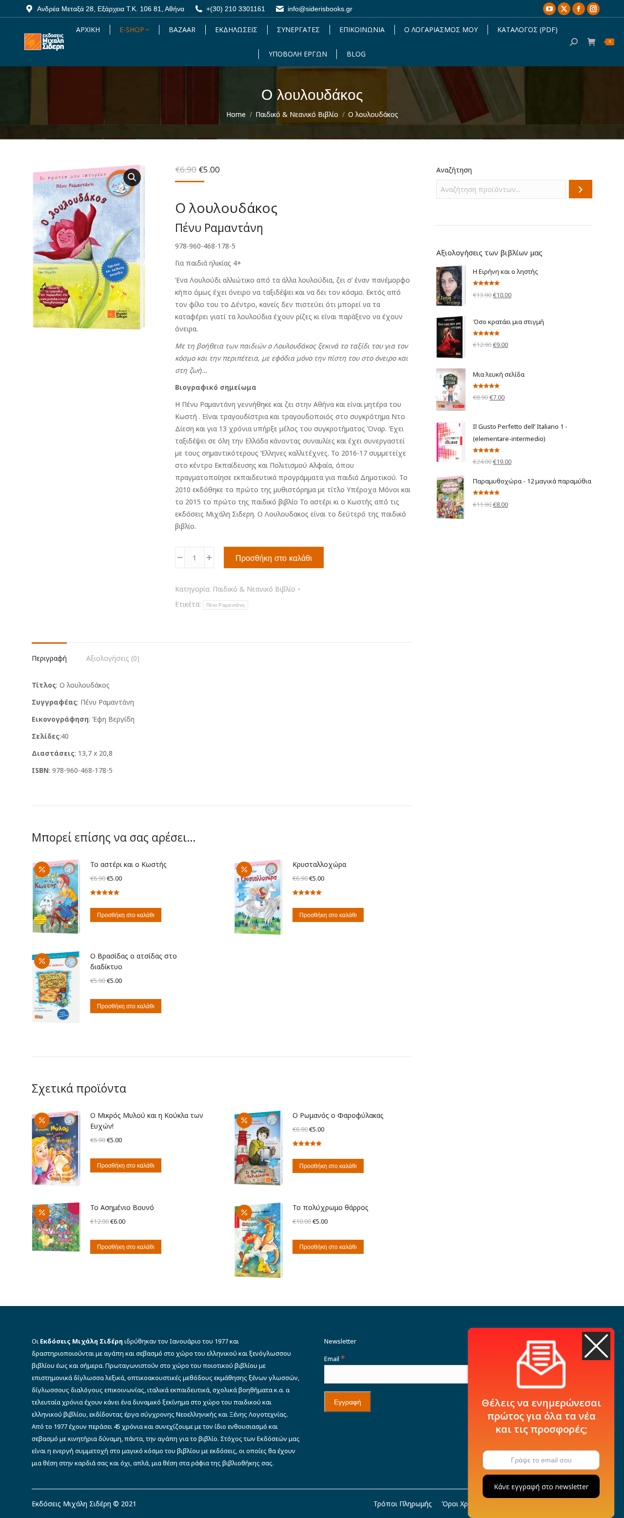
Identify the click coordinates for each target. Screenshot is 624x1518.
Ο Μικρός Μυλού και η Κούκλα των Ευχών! (146, 1121)
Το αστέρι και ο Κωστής (128, 864)
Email (334, 1358)
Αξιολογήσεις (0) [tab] (112, 658)
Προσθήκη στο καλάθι (273, 558)
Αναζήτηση (454, 169)
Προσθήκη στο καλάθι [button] (126, 915)
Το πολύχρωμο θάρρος (330, 1207)
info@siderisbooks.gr (320, 9)
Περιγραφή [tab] (49, 658)
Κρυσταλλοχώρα (319, 864)
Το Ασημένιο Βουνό (122, 1207)
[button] (132, 177)
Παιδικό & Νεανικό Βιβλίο (254, 589)
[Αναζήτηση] (580, 189)
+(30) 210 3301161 (235, 9)
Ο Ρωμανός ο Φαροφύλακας (338, 1115)
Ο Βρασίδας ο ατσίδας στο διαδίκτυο (133, 961)
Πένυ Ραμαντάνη (225, 605)
